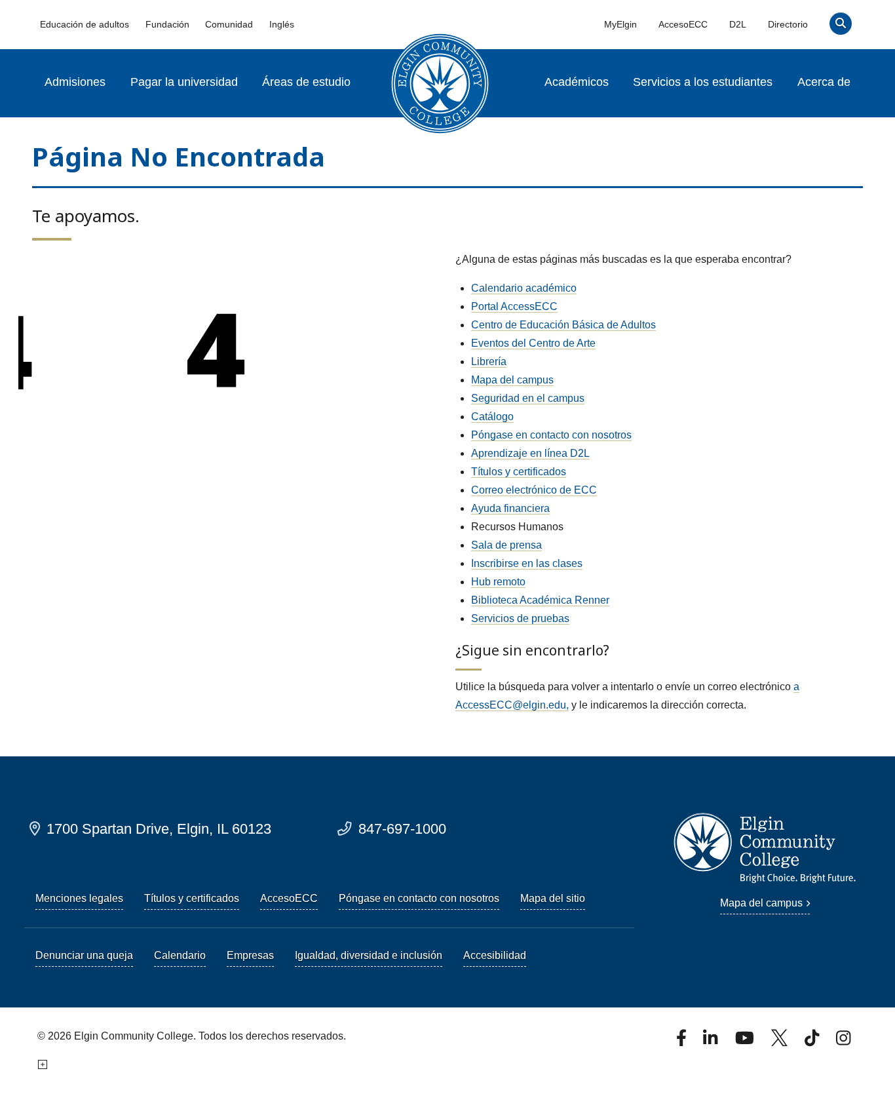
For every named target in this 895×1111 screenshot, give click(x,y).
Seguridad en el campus (527, 398)
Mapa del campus (512, 379)
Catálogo (492, 416)
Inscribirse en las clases (526, 563)
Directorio (788, 24)
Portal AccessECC (514, 306)
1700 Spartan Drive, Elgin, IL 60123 (159, 829)
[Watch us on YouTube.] (745, 1042)
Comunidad (229, 24)
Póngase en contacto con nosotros (551, 434)
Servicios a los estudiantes (702, 81)
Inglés (281, 24)
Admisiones (75, 81)
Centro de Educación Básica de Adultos (563, 324)
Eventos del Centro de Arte (533, 343)
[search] (841, 26)
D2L (737, 24)
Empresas (250, 955)
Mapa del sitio (552, 898)
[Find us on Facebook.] (683, 1042)
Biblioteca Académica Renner (540, 600)
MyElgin (620, 24)
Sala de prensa (506, 545)
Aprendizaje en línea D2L (530, 453)
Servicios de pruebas (520, 618)
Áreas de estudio (306, 81)
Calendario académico (524, 288)
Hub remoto (498, 581)
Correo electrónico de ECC (534, 490)
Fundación (167, 24)
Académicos (576, 81)
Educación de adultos (84, 24)
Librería (488, 361)
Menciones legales (79, 898)
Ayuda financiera (510, 508)
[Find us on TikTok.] (813, 1042)
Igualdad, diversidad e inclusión (368, 955)
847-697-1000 (402, 829)
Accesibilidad (494, 955)
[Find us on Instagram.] (843, 1042)
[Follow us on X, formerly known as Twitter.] (780, 1042)
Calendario (180, 955)
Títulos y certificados (518, 471)
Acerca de (823, 81)
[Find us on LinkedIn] (711, 1042)
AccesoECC (683, 24)
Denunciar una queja (84, 955)
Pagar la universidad (184, 81)
